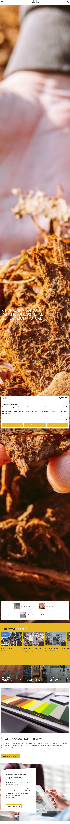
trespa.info (17, 789)
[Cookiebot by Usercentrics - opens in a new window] (60, 398)
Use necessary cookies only (13, 425)
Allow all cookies (57, 425)
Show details (61, 420)
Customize (34, 425)
